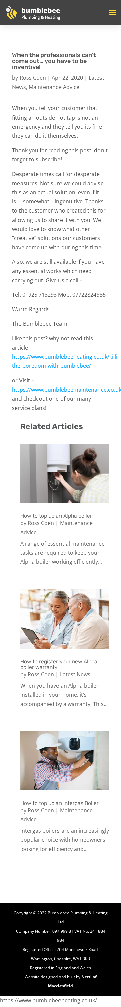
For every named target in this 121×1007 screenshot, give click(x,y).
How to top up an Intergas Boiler (59, 803)
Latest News (75, 674)
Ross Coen (32, 78)
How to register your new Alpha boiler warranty (58, 664)
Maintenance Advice (54, 87)
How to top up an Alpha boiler (56, 516)
